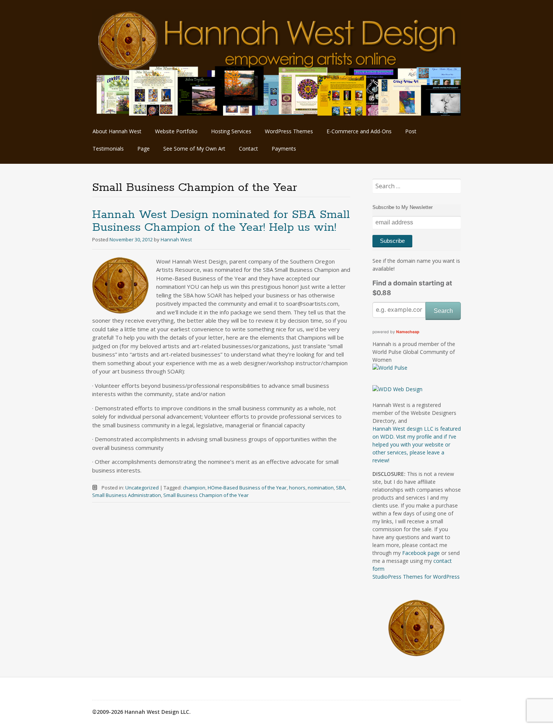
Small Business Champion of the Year (206, 495)
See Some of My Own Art (194, 148)
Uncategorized (142, 487)
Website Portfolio (176, 131)
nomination (321, 487)
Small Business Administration (126, 495)
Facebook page (421, 552)
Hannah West (176, 239)
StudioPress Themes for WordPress (416, 576)
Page (143, 148)
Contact (248, 148)
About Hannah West (117, 131)
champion (194, 487)
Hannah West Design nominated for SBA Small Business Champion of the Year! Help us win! (221, 221)
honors (297, 487)
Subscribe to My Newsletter (402, 207)
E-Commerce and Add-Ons (359, 131)
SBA (340, 487)
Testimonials (108, 148)
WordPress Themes (289, 131)
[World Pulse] (389, 367)
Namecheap (407, 331)
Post (410, 131)
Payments (284, 148)
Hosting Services (231, 131)
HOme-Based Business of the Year (247, 487)
